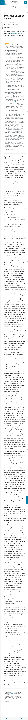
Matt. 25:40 (10, 693)
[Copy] (2, 25)
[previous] (7, 718)
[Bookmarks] (18, 6)
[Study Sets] (15, 6)
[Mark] (2, 22)
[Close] (2, 19)
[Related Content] (22, 6)
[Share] (2, 28)
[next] (21, 718)
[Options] (25, 6)
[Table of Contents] (2, 7)
